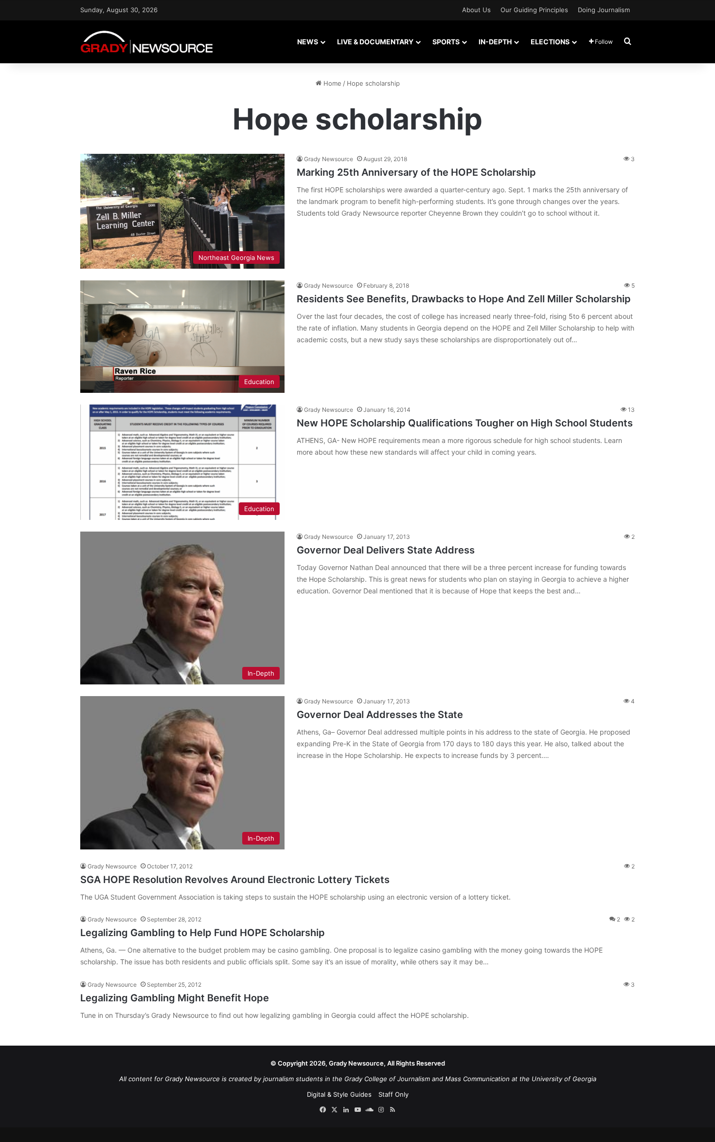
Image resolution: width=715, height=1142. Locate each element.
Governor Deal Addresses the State (380, 714)
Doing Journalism (604, 10)
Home (331, 83)
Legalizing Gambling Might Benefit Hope (174, 998)
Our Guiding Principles (534, 10)
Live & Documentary (375, 41)
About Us (476, 10)
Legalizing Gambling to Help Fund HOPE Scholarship (202, 933)
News (307, 41)
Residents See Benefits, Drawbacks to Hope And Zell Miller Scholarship (464, 299)
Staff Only (393, 1094)
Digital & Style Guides (339, 1094)
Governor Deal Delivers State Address (386, 550)
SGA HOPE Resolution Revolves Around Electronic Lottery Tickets (235, 879)
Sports (446, 41)
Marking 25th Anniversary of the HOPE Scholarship (416, 172)
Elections (550, 41)
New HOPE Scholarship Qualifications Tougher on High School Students (465, 423)
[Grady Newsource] (146, 42)
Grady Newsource (328, 159)
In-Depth (495, 41)
